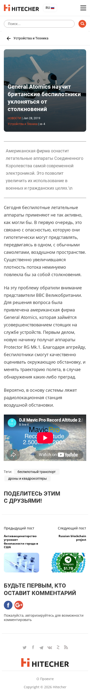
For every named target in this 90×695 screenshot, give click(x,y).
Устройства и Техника (30, 38)
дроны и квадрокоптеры (27, 478)
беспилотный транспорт (37, 472)
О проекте (45, 678)
